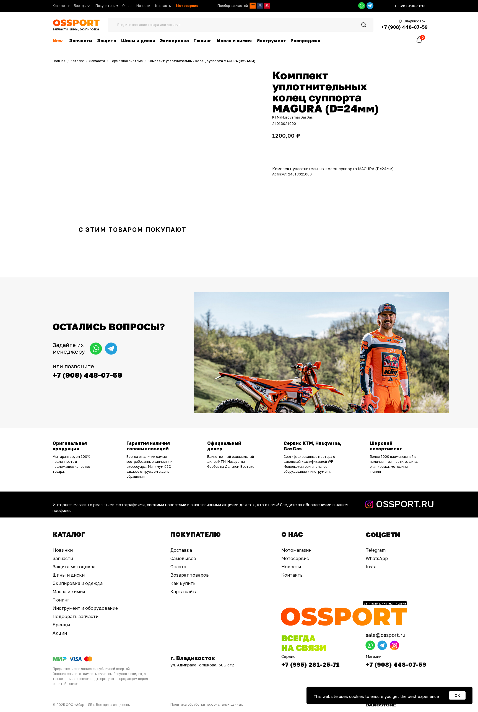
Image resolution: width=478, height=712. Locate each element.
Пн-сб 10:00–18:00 (411, 6)
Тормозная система (126, 61)
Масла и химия (234, 40)
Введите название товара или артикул (149, 25)
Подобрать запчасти (75, 616)
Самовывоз (183, 558)
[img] (253, 5)
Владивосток (414, 21)
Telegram (376, 550)
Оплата (178, 566)
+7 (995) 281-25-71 (310, 664)
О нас (126, 6)
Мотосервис (295, 558)
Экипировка (174, 40)
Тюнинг (202, 40)
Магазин (373, 656)
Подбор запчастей (232, 6)
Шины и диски (138, 40)
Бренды (80, 6)
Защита (106, 40)
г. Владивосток (192, 658)
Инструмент (271, 40)
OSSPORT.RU (405, 503)
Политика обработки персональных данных (206, 704)
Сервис (288, 656)
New (58, 40)
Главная (59, 61)
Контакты (163, 6)
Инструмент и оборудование (85, 608)
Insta (371, 566)
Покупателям (106, 6)
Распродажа (305, 40)
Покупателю (195, 534)
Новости (143, 6)
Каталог (59, 6)
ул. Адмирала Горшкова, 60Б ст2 (202, 665)
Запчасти (80, 40)
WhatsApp (377, 558)
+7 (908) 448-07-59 (396, 664)
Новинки (63, 550)
